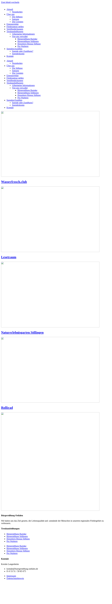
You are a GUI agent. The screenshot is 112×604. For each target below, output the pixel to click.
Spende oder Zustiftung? (22, 51)
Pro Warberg (22, 46)
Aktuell (10, 9)
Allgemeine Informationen (23, 34)
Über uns (10, 14)
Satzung (15, 19)
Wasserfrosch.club (14, 182)
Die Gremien (17, 22)
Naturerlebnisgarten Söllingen (22, 332)
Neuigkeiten (17, 12)
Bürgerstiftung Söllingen (28, 41)
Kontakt (10, 56)
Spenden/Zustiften (14, 49)
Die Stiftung (17, 17)
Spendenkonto (18, 54)
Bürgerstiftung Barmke (27, 39)
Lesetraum (8, 257)
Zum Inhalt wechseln (10, 2)
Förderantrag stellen (15, 26)
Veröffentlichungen (15, 29)
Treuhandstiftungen (15, 31)
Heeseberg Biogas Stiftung (29, 44)
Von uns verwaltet (20, 36)
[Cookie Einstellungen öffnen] (21, 601)
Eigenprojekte (13, 24)
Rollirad (7, 407)
